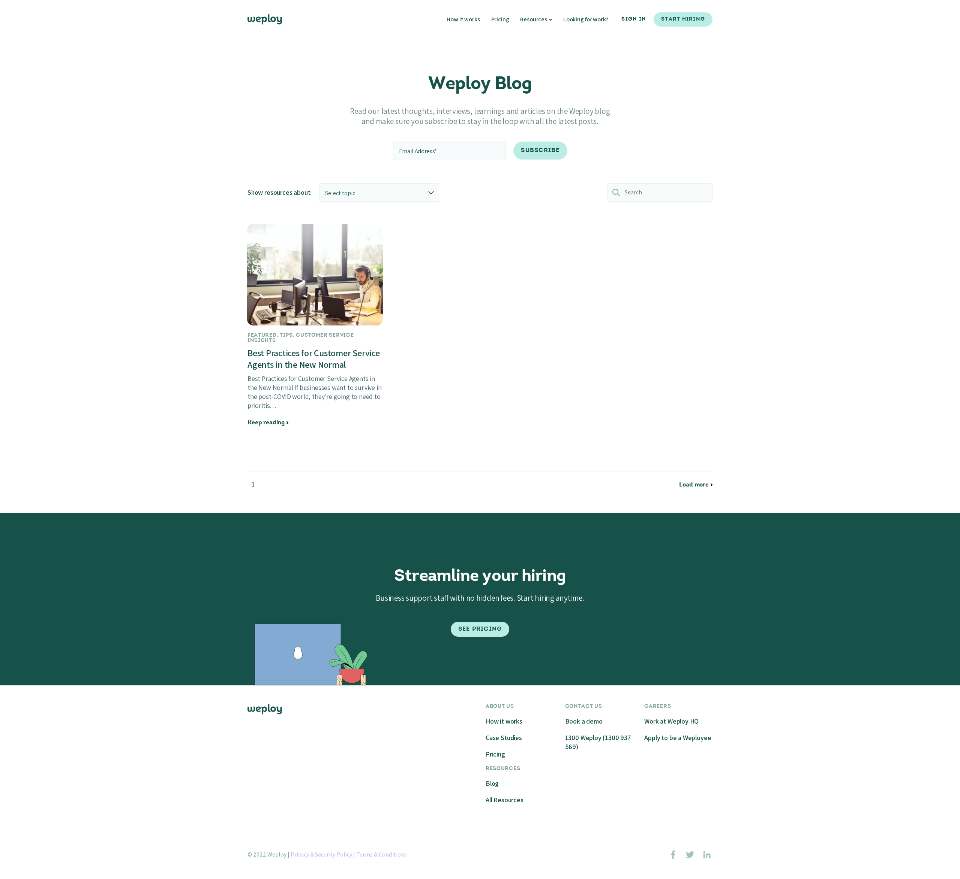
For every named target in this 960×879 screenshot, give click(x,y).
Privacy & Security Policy (321, 854)
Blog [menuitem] (492, 783)
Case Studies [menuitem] (504, 737)
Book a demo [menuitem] (584, 721)
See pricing (480, 629)
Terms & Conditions (381, 854)
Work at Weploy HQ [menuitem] (671, 721)
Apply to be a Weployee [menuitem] (677, 737)
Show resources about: (280, 192)
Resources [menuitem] (533, 19)
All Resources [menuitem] (505, 799)
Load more (694, 485)
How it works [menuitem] (463, 19)
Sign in (633, 19)
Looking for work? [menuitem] (585, 19)
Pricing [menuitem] (500, 19)
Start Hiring (683, 19)
